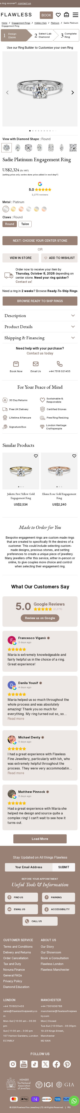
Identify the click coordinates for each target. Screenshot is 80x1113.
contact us (16, 3)
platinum (55, 23)
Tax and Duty (12, 963)
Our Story (47, 946)
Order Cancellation (15, 958)
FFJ (69, 1107)
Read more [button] (16, 718)
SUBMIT (63, 867)
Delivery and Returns (17, 952)
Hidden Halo (40, 23)
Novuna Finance (14, 969)
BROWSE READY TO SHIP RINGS (40, 301)
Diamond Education (16, 986)
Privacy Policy (12, 981)
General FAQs (12, 975)
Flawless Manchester (55, 969)
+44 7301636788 (51, 1006)
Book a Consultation (55, 958)
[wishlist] (58, 15)
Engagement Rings (21, 23)
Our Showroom (51, 952)
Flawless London (52, 963)
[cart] (66, 15)
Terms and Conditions (18, 946)
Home (4, 23)
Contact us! (24, 281)
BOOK (46, 15)
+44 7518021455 (13, 1006)
